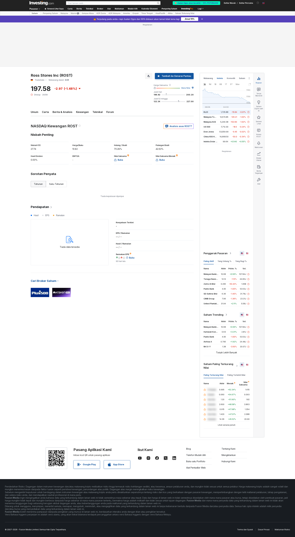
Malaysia (64, 13)
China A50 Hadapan (212, 136)
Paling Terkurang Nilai (213, 375)
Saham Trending (213, 314)
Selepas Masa (88, 13)
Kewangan (82, 112)
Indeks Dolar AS (211, 141)
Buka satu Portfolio (195, 461)
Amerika (126, 13)
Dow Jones (209, 132)
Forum (110, 112)
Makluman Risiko (282, 529)
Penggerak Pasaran (216, 253)
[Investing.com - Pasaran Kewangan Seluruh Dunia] (42, 3)
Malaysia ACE (210, 122)
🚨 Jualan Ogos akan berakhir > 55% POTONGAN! (196, 3)
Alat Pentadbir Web (196, 467)
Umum (34, 112)
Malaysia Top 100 (211, 117)
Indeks (220, 78)
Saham (35, 13)
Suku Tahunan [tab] (56, 184)
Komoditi (231, 78)
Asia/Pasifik (160, 13)
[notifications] (258, 2)
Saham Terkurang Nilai (184, 13)
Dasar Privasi (264, 529)
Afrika (170, 13)
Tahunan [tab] (38, 184)
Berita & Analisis (62, 112)
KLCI (206, 112)
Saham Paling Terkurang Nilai (218, 366)
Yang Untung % (224, 261)
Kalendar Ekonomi (150, 9)
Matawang (208, 78)
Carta (45, 112)
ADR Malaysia (114, 13)
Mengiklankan (229, 455)
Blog (188, 448)
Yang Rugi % (241, 261)
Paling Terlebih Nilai (236, 375)
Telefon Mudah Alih (196, 455)
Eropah (136, 13)
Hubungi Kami (228, 461)
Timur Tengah (147, 13)
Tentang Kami (228, 448)
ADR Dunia (101, 13)
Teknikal (97, 112)
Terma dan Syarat (245, 529)
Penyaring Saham (169, 9)
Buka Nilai (185, 88)
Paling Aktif (209, 261)
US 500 (207, 127)
